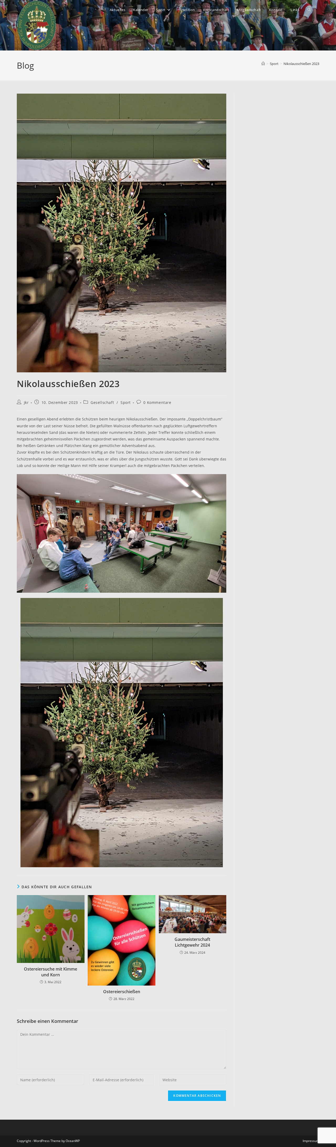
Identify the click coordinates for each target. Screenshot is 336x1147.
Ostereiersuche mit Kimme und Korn (50, 972)
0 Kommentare (157, 402)
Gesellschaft (102, 402)
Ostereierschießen (121, 991)
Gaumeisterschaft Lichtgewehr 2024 (192, 942)
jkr (26, 402)
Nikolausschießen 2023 (301, 63)
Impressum (311, 1141)
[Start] (263, 63)
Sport (125, 402)
